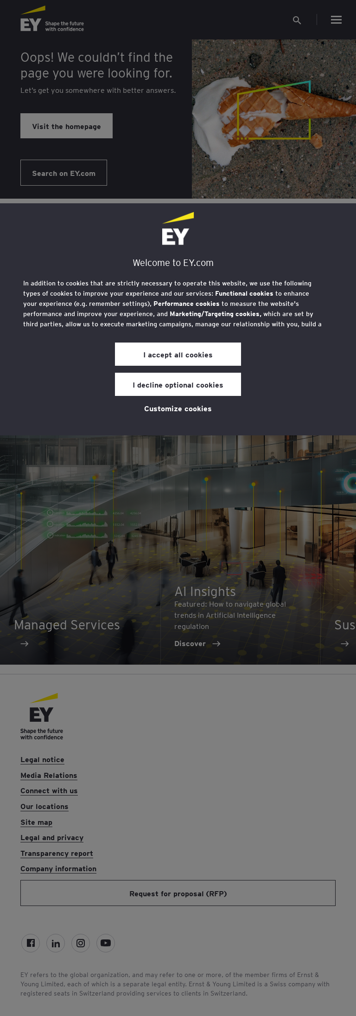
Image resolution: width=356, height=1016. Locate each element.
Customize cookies (178, 408)
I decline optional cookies (178, 384)
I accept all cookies (178, 354)
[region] (178, 319)
